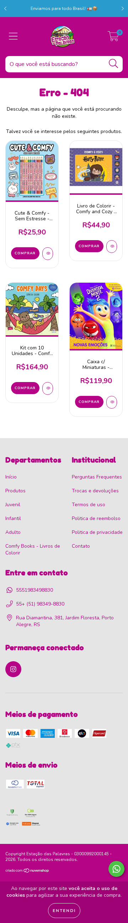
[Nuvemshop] (27, 871)
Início (11, 477)
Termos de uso (88, 504)
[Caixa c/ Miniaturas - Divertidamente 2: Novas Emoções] (111, 402)
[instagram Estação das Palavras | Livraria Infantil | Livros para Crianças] (13, 669)
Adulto (13, 532)
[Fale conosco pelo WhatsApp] (116, 869)
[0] (113, 38)
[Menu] (13, 36)
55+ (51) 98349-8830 (40, 604)
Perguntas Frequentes (97, 477)
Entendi (64, 910)
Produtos (15, 490)
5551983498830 (34, 590)
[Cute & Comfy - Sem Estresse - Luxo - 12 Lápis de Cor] (47, 253)
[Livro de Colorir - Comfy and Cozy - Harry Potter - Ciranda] (111, 246)
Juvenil (12, 504)
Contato (81, 546)
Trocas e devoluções (95, 490)
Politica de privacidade (97, 532)
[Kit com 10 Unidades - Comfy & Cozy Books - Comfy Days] (47, 388)
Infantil (13, 518)
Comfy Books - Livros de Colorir (32, 549)
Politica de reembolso (96, 518)
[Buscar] (113, 63)
